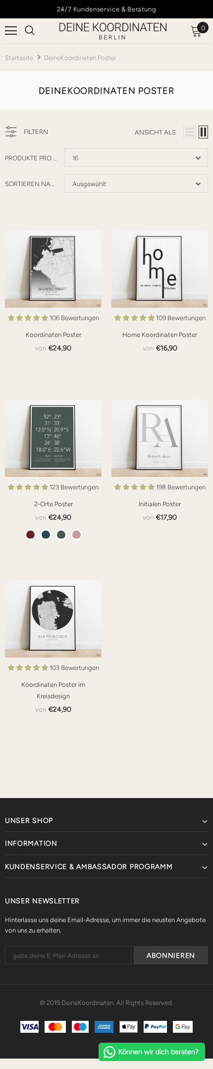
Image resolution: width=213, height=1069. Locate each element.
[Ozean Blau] (46, 534)
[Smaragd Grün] (61, 534)
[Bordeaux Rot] (30, 534)
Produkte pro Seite (31, 158)
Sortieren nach (31, 184)
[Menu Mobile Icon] (11, 31)
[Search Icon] (30, 31)
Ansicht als (155, 132)
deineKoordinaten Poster (80, 58)
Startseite (19, 58)
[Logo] (113, 32)
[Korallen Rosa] (76, 534)
